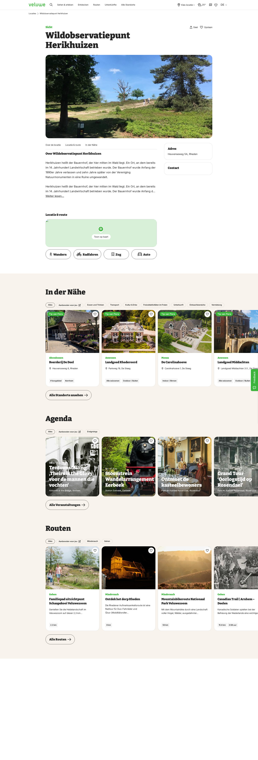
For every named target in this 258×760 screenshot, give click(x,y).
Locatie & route (73, 145)
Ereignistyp (92, 431)
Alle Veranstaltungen (64, 505)
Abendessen (56, 357)
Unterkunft (178, 305)
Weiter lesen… (55, 196)
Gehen (107, 541)
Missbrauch (92, 541)
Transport (114, 305)
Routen (96, 4)
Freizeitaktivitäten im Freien (155, 305)
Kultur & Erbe (131, 305)
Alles (50, 305)
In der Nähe (91, 145)
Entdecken (83, 4)
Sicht (49, 27)
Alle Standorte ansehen (66, 395)
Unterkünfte (110, 4)
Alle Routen (57, 639)
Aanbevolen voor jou (68, 305)
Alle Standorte (128, 4)
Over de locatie (53, 145)
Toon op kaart (101, 236)
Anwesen (110, 357)
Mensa (165, 357)
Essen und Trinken (95, 305)
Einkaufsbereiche (197, 305)
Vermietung (217, 305)
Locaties (32, 13)
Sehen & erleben (65, 4)
